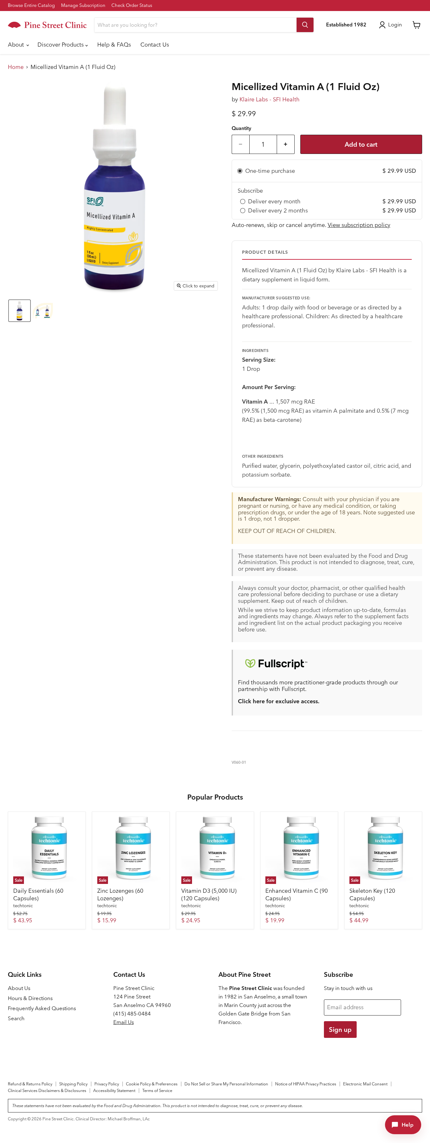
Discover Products (61, 44)
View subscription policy (359, 225)
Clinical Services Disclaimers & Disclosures (47, 1090)
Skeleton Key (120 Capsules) (372, 894)
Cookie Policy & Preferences (152, 1083)
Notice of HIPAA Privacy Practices (305, 1083)
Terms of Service (157, 1090)
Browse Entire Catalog (31, 5)
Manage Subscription (83, 5)
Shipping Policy (73, 1083)
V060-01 (239, 762)
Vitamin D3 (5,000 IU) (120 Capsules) (208, 894)
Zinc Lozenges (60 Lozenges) (120, 894)
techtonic (23, 905)
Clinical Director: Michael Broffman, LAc (113, 1118)
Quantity (241, 128)
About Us (19, 988)
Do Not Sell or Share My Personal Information (226, 1083)
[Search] (305, 25)
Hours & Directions (30, 998)
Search (16, 1018)
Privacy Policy (106, 1083)
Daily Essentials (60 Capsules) (38, 894)
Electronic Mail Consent (365, 1083)
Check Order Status (131, 5)
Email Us (123, 1022)
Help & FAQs (114, 44)
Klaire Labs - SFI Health (270, 99)
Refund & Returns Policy (30, 1083)
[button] (19, 310)
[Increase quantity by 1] (286, 144)
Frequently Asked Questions (42, 1008)
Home (16, 67)
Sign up (340, 1029)
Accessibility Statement (114, 1090)
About (16, 44)
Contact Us (154, 44)
